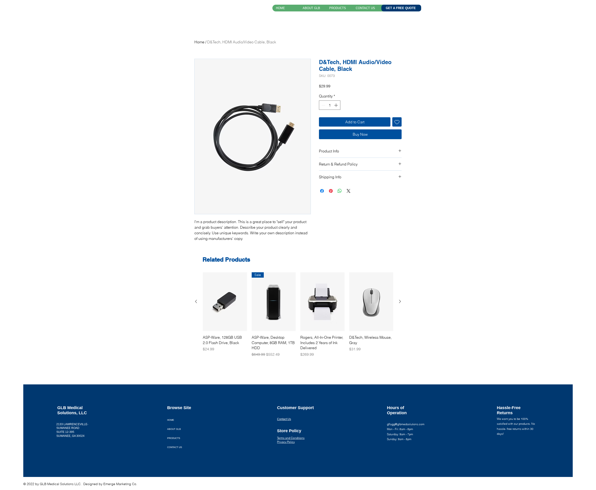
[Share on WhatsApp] (339, 191)
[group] (298, 314)
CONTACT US (174, 447)
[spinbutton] (329, 105)
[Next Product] (400, 301)
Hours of (396, 407)
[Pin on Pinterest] (331, 191)
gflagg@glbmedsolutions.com (405, 424)
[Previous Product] (196, 301)
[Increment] (336, 105)
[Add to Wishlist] (397, 122)
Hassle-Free (509, 407)
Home (199, 42)
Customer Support (295, 407)
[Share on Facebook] (322, 191)
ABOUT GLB (174, 429)
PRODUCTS (173, 438)
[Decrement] (323, 105)
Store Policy (289, 430)
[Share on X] (348, 191)
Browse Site (179, 407)
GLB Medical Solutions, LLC (196, 9)
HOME (170, 420)
